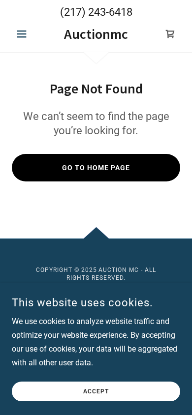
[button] (24, 34)
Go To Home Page (96, 168)
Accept (96, 391)
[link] (96, 34)
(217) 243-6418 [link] (96, 12)
